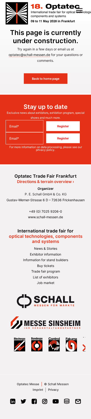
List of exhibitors (45, 277)
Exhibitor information (45, 254)
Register (63, 126)
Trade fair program (45, 271)
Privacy (53, 389)
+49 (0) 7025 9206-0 (45, 211)
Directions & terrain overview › (45, 181)
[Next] (81, 344)
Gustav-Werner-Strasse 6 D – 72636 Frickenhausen (46, 200)
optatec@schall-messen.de (29, 55)
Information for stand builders (45, 260)
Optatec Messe (28, 384)
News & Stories (45, 248)
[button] (79, 10)
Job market (45, 283)
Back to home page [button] (45, 78)
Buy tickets (45, 266)
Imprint (38, 389)
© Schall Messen (56, 384)
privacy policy (45, 150)
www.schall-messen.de (45, 217)
